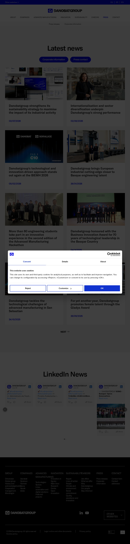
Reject (28, 288)
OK (102, 288)
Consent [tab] (27, 261)
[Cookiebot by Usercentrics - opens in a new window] (109, 254)
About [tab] (103, 261)
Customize (63, 288)
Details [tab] (65, 261)
